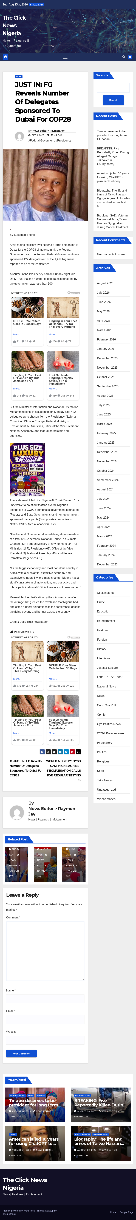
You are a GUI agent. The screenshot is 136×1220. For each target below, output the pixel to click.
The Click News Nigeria (14, 26)
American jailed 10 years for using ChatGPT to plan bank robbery (113, 177)
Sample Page (126, 1212)
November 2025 (107, 367)
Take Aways (104, 780)
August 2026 (105, 283)
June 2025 (104, 414)
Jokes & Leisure (107, 667)
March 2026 (104, 330)
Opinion (102, 714)
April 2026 (103, 320)
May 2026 (103, 311)
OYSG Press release (110, 733)
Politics (102, 752)
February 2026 (106, 339)
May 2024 (103, 517)
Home (113, 1212)
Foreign (102, 639)
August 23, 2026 (87, 1150)
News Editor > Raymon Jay (48, 130)
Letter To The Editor (109, 677)
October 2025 (105, 376)
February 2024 (106, 545)
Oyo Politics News (109, 723)
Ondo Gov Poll (106, 705)
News (18, 77)
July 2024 (103, 498)
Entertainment (106, 620)
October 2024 (105, 470)
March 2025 (104, 423)
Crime (101, 602)
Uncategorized (106, 789)
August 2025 (105, 395)
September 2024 (107, 480)
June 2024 (104, 508)
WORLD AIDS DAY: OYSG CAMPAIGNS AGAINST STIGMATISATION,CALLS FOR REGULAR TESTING (63, 768)
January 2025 (106, 442)
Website (11, 1031)
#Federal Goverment (41, 140)
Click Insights (105, 592)
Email (10, 1011)
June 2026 (104, 301)
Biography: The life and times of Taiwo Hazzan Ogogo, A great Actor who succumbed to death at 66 (113, 198)
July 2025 (103, 405)
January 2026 (106, 348)
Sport (100, 770)
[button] (123, 56)
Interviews (103, 658)
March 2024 (104, 536)
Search (102, 75)
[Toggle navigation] (65, 57)
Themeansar (9, 1214)
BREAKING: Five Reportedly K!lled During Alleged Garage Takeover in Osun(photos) (113, 156)
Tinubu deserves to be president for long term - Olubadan (112, 135)
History (101, 649)
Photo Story (104, 742)
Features (103, 630)
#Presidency (63, 140)
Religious (103, 761)
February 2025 (106, 433)
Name (11, 990)
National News (106, 686)
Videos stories (106, 798)
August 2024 (105, 489)
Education (103, 611)
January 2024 (106, 555)
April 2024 (103, 526)
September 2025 (107, 386)
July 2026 (103, 292)
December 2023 (107, 564)
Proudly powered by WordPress (19, 1210)
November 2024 (107, 461)
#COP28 (56, 135)
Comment (13, 917)
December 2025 (107, 358)
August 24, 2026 (22, 1111)
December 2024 (107, 451)
